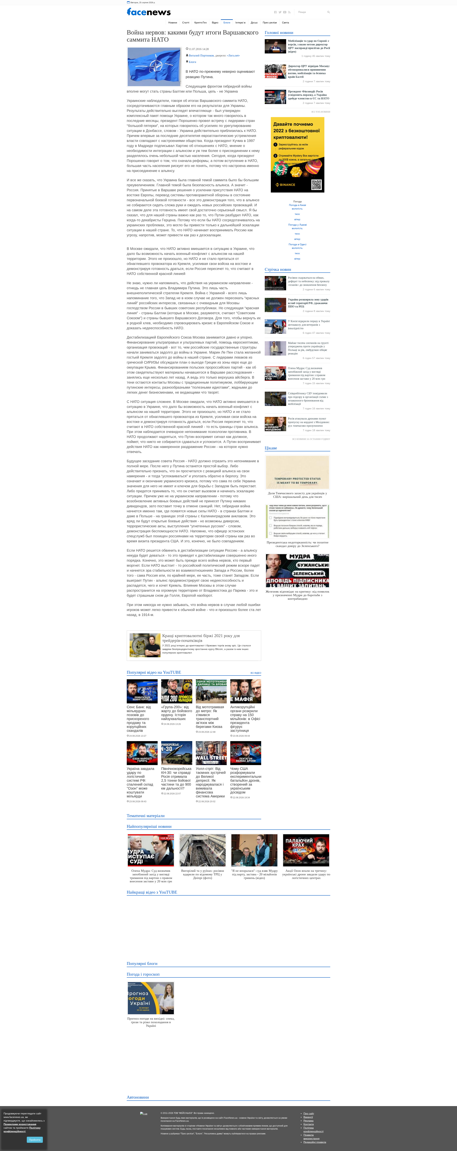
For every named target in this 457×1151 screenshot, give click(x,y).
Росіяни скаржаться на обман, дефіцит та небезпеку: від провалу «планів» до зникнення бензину (309, 281)
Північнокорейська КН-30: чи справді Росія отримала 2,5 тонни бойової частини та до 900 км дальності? (176, 778)
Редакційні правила (314, 1142)
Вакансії (308, 1117)
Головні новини (279, 32)
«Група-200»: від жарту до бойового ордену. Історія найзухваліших (176, 713)
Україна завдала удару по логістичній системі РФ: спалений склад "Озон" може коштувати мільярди (140, 782)
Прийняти (35, 1139)
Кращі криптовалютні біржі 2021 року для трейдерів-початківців (201, 638)
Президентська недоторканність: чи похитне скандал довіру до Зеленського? (297, 544)
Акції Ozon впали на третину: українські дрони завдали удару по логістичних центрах (306, 874)
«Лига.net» (233, 55)
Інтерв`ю (240, 22)
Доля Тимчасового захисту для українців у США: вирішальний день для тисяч (297, 495)
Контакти (308, 1124)
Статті (185, 22)
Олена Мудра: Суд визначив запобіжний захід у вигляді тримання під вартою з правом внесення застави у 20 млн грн (151, 876)
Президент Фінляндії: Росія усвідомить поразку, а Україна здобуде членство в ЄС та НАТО (308, 95)
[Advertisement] (227, 926)
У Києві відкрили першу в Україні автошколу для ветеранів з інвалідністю (309, 325)
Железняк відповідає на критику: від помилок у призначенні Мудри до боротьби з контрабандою (297, 595)
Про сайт (308, 1113)
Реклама (308, 1120)
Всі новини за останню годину (311, 439)
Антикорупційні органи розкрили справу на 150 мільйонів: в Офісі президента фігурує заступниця (245, 719)
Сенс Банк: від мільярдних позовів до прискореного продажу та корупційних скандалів (139, 719)
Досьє (254, 22)
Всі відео (256, 673)
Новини (172, 22)
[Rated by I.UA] (143, 1113)
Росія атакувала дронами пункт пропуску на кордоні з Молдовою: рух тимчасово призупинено (309, 422)
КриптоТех (200, 22)
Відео (215, 22)
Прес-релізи (270, 22)
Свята (285, 22)
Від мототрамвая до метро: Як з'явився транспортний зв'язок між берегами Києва (210, 717)
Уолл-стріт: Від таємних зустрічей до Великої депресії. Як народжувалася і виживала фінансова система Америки (211, 782)
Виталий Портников (201, 55)
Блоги (227, 22)
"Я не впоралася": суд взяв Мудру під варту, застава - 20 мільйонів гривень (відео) (254, 874)
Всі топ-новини (321, 112)
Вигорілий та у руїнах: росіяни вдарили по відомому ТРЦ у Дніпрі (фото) (202, 874)
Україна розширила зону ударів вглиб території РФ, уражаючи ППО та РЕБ (308, 303)
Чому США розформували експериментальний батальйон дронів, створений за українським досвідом (246, 780)
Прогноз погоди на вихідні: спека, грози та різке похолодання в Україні (151, 1022)
